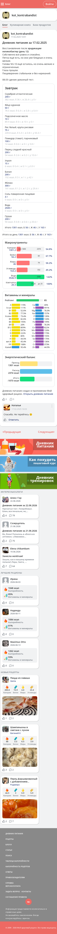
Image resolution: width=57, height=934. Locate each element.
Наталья (16, 405)
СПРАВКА (9, 883)
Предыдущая (12, 432)
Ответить (14, 419)
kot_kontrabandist (24, 15)
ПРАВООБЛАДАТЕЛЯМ (15, 877)
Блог (5, 24)
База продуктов (42, 24)
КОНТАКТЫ (26, 891)
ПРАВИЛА (22, 897)
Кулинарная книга (20, 24)
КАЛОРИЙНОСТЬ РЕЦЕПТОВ (18, 866)
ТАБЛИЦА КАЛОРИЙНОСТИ (17, 861)
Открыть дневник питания (38, 393)
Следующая (45, 432)
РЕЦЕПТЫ (10, 839)
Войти (50, 4)
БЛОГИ (9, 844)
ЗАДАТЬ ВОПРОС (13, 891)
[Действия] (52, 408)
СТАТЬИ (9, 850)
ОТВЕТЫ (9, 872)
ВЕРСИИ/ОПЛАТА (13, 886)
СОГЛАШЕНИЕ (12, 897)
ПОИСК (9, 855)
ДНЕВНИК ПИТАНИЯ (14, 833)
